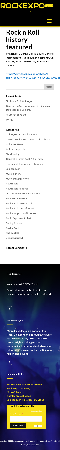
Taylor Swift (12, 228)
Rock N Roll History (16, 198)
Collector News (14, 144)
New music (12, 183)
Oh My (9, 119)
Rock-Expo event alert (18, 218)
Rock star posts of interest (21, 213)
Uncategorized (14, 238)
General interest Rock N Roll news (25, 159)
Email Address (16, 414)
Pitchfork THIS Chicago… (19, 101)
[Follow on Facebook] (30, 12)
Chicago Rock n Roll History (21, 134)
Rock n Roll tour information (21, 208)
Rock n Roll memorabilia (19, 203)
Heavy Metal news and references (25, 164)
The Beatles (12, 233)
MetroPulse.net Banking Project (24, 384)
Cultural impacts (15, 149)
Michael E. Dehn (18, 53)
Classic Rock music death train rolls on (28, 139)
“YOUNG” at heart (16, 115)
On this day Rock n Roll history (23, 193)
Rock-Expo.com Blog (18, 388)
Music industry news (17, 178)
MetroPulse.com (16, 392)
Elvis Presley (12, 154)
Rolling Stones (14, 223)
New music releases (17, 188)
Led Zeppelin (42, 57)
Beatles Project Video (19, 396)
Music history (13, 173)
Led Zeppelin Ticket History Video (25, 400)
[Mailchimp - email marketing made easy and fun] (38, 426)
